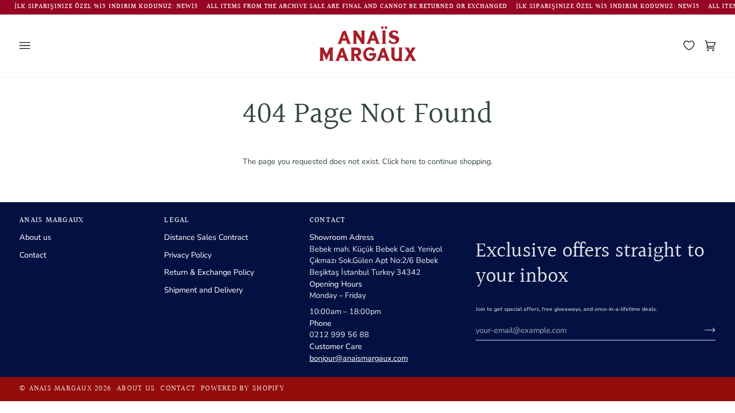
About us (35, 237)
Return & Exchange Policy (209, 272)
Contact (32, 255)
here (408, 161)
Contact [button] (327, 220)
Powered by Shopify (243, 389)
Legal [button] (176, 220)
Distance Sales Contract (206, 237)
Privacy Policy (187, 255)
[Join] (701, 330)
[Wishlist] (689, 46)
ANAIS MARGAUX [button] (51, 220)
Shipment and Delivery (203, 289)
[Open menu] (35, 46)
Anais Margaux (60, 389)
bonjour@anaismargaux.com (358, 358)
